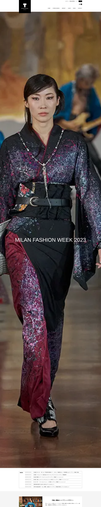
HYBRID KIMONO (56, 8)
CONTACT (80, 8)
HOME (49, 8)
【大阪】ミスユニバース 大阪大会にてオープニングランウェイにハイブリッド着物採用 (49, 474)
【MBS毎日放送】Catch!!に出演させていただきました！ (44, 484)
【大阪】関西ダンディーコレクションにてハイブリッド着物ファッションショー (48, 477)
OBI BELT (64, 8)
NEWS (74, 8)
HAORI (69, 8)
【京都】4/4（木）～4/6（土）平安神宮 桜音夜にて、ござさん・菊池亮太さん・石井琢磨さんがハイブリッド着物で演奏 (56, 472)
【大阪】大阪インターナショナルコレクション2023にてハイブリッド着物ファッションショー (51, 479)
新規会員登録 (72, 1)
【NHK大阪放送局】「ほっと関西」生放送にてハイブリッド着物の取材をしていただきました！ (51, 486)
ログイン (67, 1)
